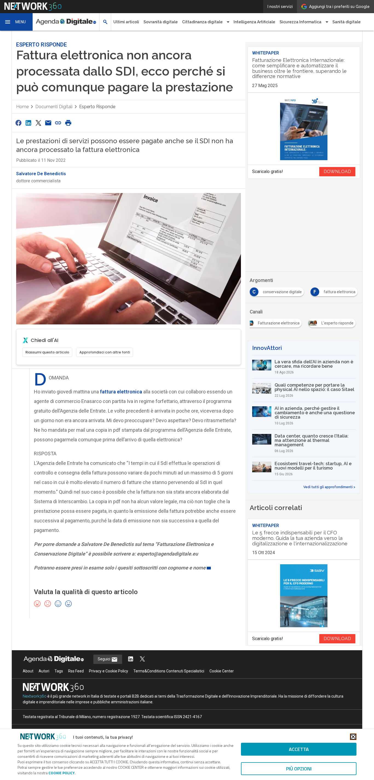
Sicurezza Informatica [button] (300, 22)
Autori (44, 671)
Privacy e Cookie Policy (108, 671)
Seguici (104, 659)
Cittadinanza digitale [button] (202, 22)
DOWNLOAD (337, 171)
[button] (16, 22)
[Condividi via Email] (48, 123)
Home (22, 106)
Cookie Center (221, 671)
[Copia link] (58, 123)
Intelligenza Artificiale (254, 22)
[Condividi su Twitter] (38, 123)
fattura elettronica (121, 392)
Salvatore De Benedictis (41, 173)
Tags (58, 671)
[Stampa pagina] (68, 123)
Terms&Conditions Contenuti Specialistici (168, 671)
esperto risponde (97, 106)
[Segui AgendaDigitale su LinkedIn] (130, 659)
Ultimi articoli (126, 22)
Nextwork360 (35, 696)
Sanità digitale (346, 22)
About (28, 671)
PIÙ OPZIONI (299, 768)
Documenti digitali (54, 106)
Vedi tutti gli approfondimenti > (329, 487)
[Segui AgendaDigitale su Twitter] (142, 659)
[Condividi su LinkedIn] (28, 123)
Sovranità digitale (160, 22)
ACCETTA (299, 749)
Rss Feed (76, 671)
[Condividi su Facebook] (18, 123)
